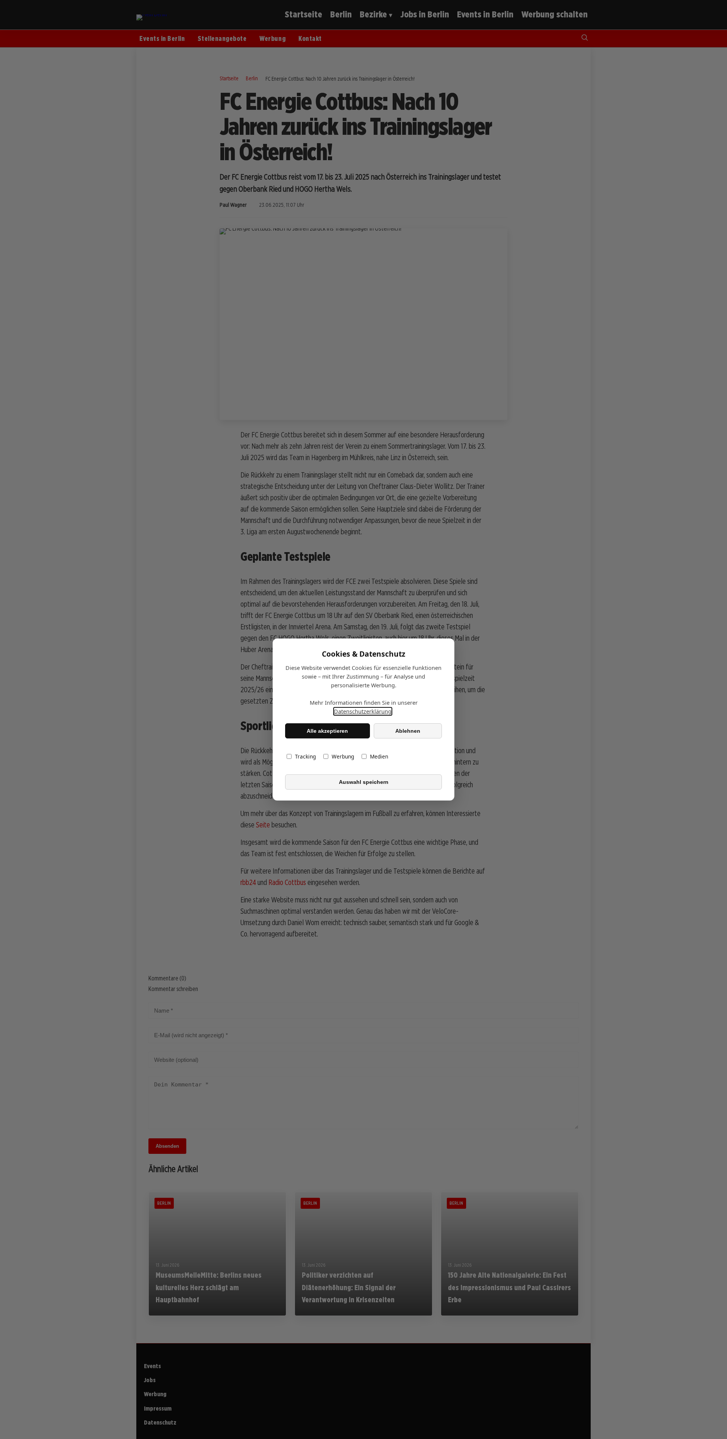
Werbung (343, 756)
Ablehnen (407, 731)
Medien (379, 756)
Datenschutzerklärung (363, 711)
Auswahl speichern (363, 782)
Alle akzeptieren (327, 731)
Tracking (305, 756)
